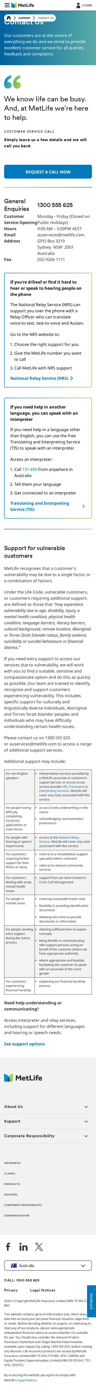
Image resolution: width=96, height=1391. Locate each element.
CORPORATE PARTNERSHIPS (23, 1205)
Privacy (11, 1290)
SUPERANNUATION (17, 1215)
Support (24, 18)
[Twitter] (39, 1247)
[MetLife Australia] (23, 1080)
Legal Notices (43, 1290)
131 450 (29, 469)
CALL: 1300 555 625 (21, 1280)
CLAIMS (9, 1173)
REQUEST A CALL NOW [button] (48, 172)
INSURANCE (12, 1163)
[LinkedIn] (23, 1247)
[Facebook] (8, 1247)
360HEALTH (12, 1184)
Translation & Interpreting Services (63, 788)
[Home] (8, 18)
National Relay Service (59, 839)
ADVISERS (11, 1194)
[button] (7, 5)
